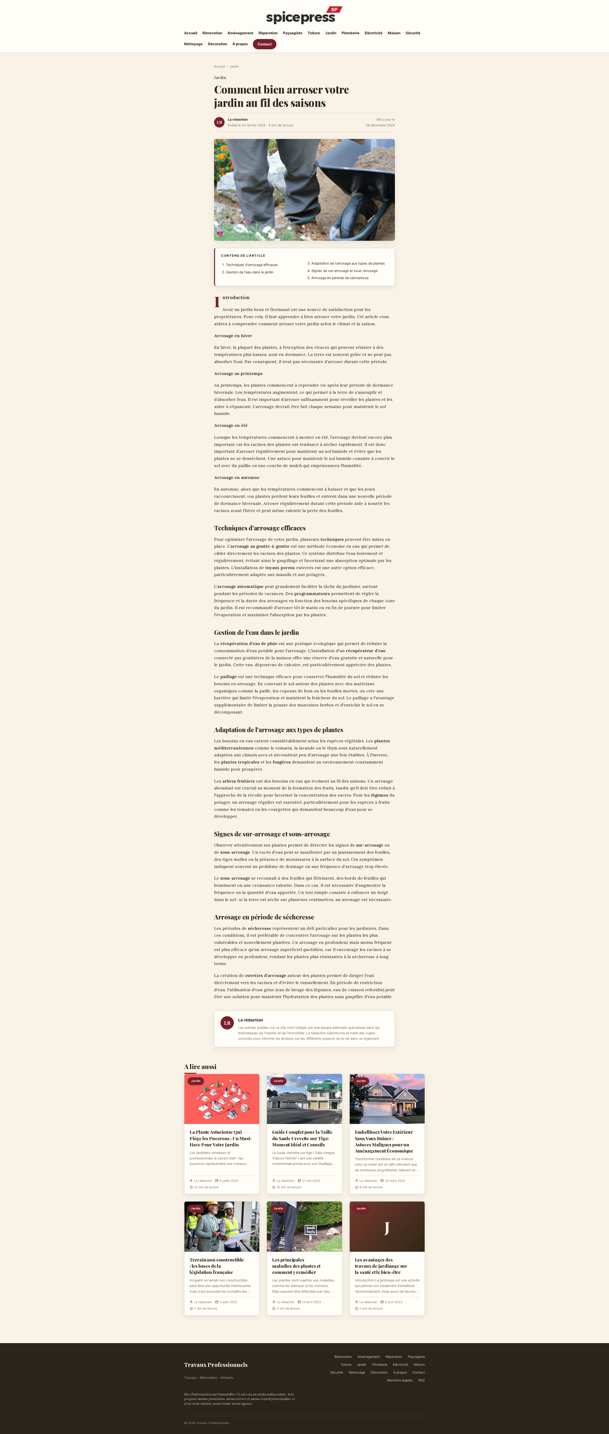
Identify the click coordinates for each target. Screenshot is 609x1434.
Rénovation (212, 33)
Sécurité (413, 33)
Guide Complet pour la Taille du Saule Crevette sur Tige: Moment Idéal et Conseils (302, 1138)
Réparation (268, 33)
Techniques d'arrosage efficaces (252, 265)
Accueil (190, 33)
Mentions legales (400, 1380)
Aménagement (240, 33)
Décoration (217, 44)
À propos (240, 44)
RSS (421, 1380)
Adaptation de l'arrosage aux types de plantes (348, 263)
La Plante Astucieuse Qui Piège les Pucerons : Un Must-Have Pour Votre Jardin (221, 1138)
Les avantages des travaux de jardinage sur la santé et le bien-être (381, 1266)
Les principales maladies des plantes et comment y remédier (296, 1266)
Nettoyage (193, 44)
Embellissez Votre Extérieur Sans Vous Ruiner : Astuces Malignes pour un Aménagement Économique (384, 1141)
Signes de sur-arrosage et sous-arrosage (344, 271)
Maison (394, 33)
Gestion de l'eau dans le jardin (249, 272)
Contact (265, 44)
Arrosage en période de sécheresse (339, 278)
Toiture (314, 33)
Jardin (330, 33)
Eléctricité (374, 33)
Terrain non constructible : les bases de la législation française (217, 1266)
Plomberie (350, 33)
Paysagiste (292, 33)
